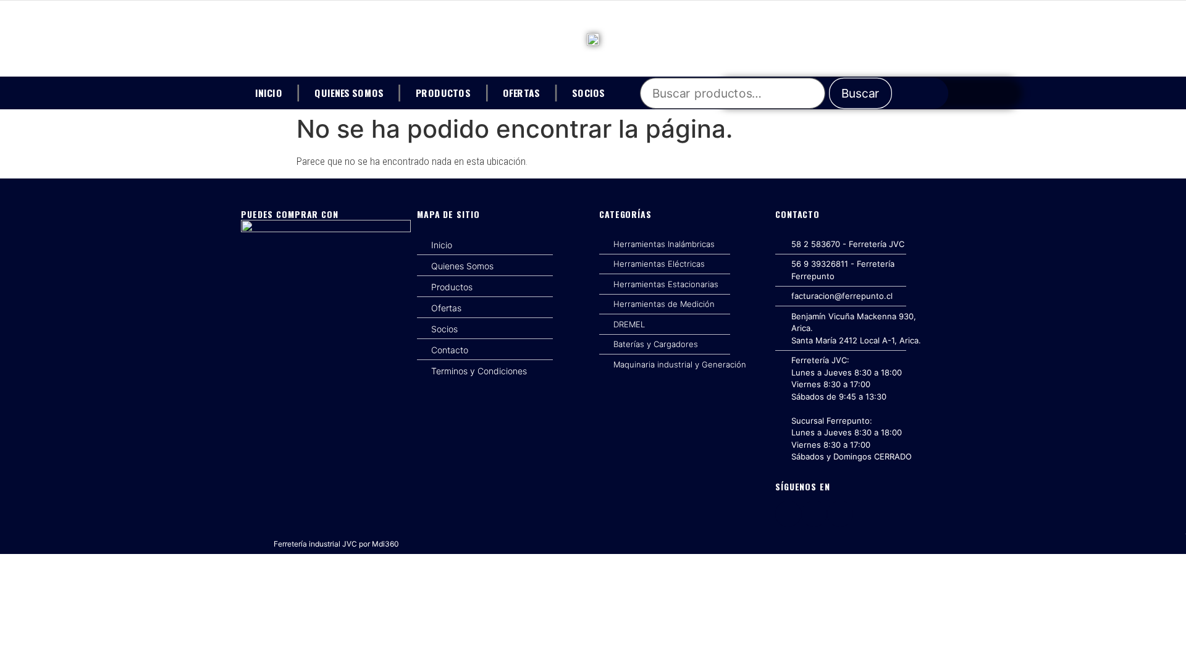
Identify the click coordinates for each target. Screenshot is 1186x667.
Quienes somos (349, 92)
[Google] (840, 514)
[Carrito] (934, 93)
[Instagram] (814, 514)
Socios (588, 92)
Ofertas (521, 92)
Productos (443, 92)
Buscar (861, 93)
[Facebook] (788, 514)
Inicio (268, 92)
